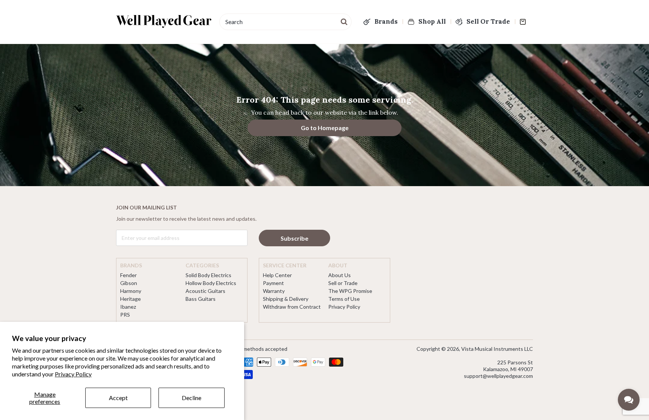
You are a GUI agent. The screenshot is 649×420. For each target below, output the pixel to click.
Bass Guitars (201, 299)
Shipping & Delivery (285, 299)
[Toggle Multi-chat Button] (629, 400)
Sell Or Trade (488, 21)
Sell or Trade (343, 283)
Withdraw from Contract (292, 306)
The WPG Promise (350, 291)
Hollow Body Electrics (211, 283)
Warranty (274, 291)
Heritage (130, 299)
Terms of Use (344, 299)
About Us (339, 275)
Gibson (128, 283)
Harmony (130, 291)
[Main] (164, 21)
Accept (118, 397)
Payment (273, 283)
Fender (128, 275)
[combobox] (285, 22)
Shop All (432, 21)
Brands (386, 21)
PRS (125, 314)
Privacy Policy (73, 374)
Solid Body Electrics (208, 275)
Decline (191, 397)
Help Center (277, 275)
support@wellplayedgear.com (498, 376)
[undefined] (344, 21)
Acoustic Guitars (205, 291)
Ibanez (128, 306)
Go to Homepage (325, 127)
